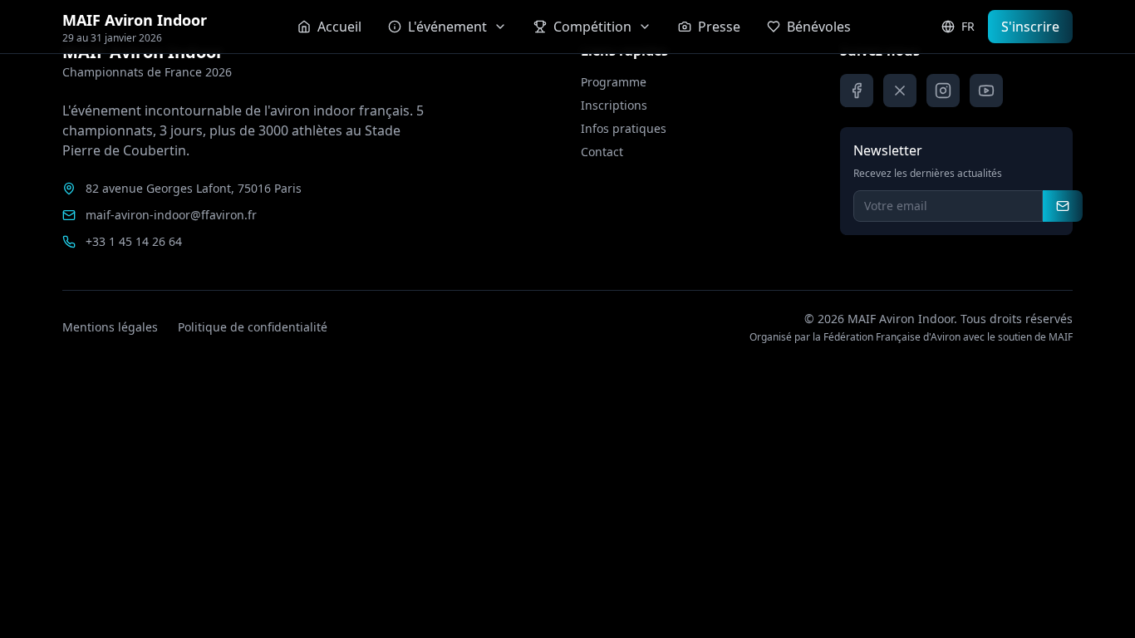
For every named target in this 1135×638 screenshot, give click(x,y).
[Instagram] (943, 90)
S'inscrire (1030, 26)
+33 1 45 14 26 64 (134, 241)
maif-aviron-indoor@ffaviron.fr (171, 215)
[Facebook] (856, 90)
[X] (899, 90)
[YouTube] (986, 90)
